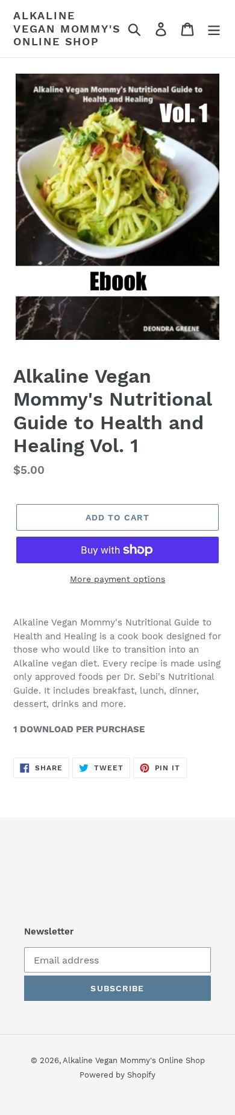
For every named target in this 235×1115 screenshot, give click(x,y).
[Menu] (214, 28)
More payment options (117, 579)
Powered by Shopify (117, 1074)
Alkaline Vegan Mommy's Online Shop (67, 28)
